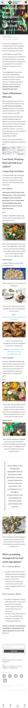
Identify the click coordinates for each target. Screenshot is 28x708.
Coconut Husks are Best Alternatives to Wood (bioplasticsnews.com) (15, 351)
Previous (4, 658)
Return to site (6, 672)
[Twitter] (10, 676)
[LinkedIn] (16, 676)
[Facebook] (4, 676)
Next (3, 664)
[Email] (21, 676)
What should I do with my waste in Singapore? (12, 661)
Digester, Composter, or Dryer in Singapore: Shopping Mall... (12, 667)
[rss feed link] (5, 680)
